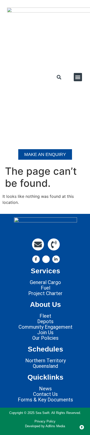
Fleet (45, 316)
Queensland (45, 366)
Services (45, 271)
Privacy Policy (45, 421)
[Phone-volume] (54, 244)
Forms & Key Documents (45, 399)
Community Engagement (45, 327)
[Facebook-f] (36, 259)
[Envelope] (38, 244)
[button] (59, 77)
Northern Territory (45, 360)
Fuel (45, 288)
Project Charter (45, 293)
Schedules (45, 349)
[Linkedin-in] (56, 259)
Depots (45, 321)
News (45, 388)
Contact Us (45, 394)
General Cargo (45, 282)
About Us (45, 304)
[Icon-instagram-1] (46, 259)
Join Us (45, 332)
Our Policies (45, 338)
